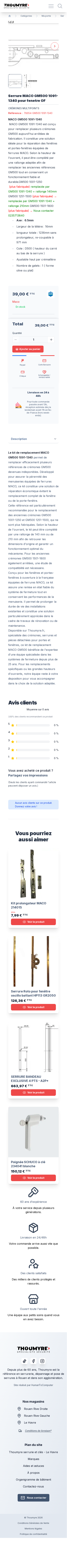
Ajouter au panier (29, 349)
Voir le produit (35, 921)
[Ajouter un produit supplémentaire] (51, 340)
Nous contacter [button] (36, 1497)
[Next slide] (55, 46)
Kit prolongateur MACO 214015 (28, 905)
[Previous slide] (12, 46)
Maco (16, 301)
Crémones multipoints (23, 108)
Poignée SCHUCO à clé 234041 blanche (28, 1164)
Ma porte (46, 16)
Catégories (26, 16)
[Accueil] (9, 16)
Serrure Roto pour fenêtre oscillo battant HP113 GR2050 (33, 993)
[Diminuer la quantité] (16, 340)
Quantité (17, 333)
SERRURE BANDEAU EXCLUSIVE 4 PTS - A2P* (29, 1079)
